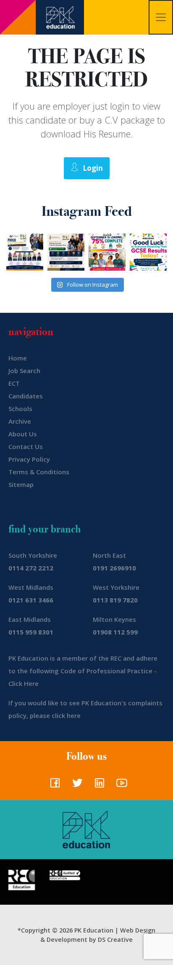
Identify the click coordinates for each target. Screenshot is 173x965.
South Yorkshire (32, 555)
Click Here (23, 683)
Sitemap (21, 484)
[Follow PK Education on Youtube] (119, 785)
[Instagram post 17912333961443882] (107, 252)
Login (93, 168)
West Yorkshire (116, 587)
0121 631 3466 (30, 600)
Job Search (24, 370)
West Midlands (30, 587)
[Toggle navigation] (161, 17)
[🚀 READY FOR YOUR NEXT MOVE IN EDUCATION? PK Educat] (24, 252)
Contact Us (25, 446)
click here (66, 715)
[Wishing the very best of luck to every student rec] (148, 252)
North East (109, 555)
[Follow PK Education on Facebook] (53, 785)
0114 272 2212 (30, 568)
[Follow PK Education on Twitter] (75, 785)
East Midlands (29, 619)
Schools (20, 408)
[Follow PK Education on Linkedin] (97, 785)
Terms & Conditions (38, 472)
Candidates (25, 396)
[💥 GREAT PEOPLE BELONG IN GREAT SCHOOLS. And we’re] (65, 252)
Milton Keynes (114, 619)
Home (17, 358)
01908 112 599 (115, 632)
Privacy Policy (29, 459)
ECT (14, 383)
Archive (19, 421)
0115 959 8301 (30, 632)
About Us (22, 434)
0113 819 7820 (115, 600)
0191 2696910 (114, 568)
